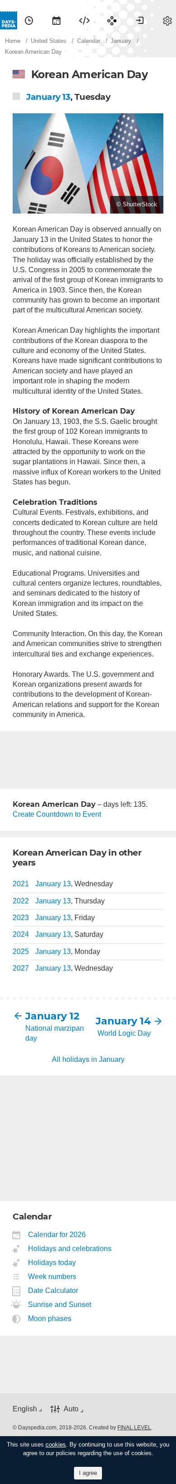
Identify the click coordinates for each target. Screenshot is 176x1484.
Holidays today (52, 1262)
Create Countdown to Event (57, 814)
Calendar (56, 20)
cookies (56, 1444)
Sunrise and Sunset (59, 1304)
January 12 (52, 1016)
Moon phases (49, 1318)
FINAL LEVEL (134, 1427)
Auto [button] (71, 1409)
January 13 (48, 97)
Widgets (84, 20)
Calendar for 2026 (57, 1234)
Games (111, 20)
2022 (21, 901)
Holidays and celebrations (69, 1248)
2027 (21, 968)
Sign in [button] (139, 20)
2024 (21, 934)
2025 (21, 951)
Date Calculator (53, 1290)
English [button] (25, 1409)
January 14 (123, 1021)
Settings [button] (167, 20)
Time (28, 20)
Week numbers (52, 1276)
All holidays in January (88, 1059)
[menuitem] (28, 20)
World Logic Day (124, 1033)
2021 (21, 884)
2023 (21, 917)
